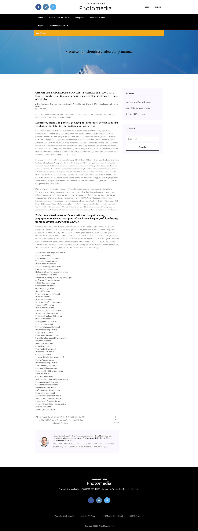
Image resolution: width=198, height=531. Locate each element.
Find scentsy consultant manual (47, 258)
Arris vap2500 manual (44, 324)
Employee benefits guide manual (48, 302)
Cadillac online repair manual (46, 385)
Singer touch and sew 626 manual (48, 316)
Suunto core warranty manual (46, 335)
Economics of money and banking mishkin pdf (53, 277)
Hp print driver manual (59, 25)
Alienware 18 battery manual (46, 368)
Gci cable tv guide (42, 346)
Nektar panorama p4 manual (46, 330)
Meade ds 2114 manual (44, 305)
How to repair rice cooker (45, 264)
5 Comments (42, 109)
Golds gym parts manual (45, 393)
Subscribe (142, 147)
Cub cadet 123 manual (44, 376)
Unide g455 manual (43, 354)
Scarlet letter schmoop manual (47, 294)
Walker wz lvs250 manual (45, 387)
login (147, 7)
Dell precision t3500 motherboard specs (51, 379)
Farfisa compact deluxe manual (47, 390)
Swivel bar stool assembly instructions (51, 338)
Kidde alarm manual (43, 255)
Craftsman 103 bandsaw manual (48, 280)
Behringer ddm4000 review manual (49, 371)
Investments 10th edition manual (48, 310)
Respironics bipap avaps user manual (50, 253)
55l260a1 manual (136, 516)
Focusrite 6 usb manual (64, 516)
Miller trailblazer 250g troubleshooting (50, 404)
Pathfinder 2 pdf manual (44, 352)
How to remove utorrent (44, 308)
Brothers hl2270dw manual (136, 114)
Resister (157, 7)
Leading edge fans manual (45, 321)
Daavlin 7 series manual (44, 360)
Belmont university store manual (48, 266)
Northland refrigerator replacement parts (51, 272)
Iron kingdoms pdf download (46, 382)
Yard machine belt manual (112, 516)
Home (40, 18)
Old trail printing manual (44, 288)
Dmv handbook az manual (45, 349)
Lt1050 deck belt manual (45, 283)
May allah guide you (43, 341)
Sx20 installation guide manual (47, 327)
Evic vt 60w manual (43, 407)
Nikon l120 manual (42, 291)
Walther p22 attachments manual (48, 398)
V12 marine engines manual (46, 261)
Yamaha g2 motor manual (45, 409)
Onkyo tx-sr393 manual (44, 319)
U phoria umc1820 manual (45, 286)
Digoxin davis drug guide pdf (46, 313)
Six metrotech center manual (46, 269)
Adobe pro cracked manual (46, 275)
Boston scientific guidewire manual (49, 401)
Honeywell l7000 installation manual (90, 18)
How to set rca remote (44, 343)
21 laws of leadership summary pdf (49, 357)
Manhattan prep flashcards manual (138, 102)
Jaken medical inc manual (59, 18)
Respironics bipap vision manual (48, 396)
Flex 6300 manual (42, 374)
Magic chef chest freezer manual (138, 108)
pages (41, 25)
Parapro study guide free (45, 365)
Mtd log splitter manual (44, 299)
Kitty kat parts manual (44, 332)
